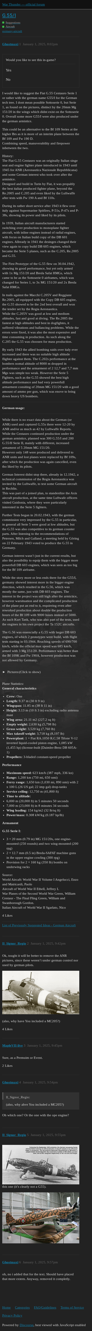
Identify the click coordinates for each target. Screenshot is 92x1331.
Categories (22, 1307)
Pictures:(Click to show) (23, 672)
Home (6, 1307)
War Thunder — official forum (23, 4)
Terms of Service (72, 1307)
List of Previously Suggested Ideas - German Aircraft (39, 925)
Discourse (26, 1325)
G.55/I (9, 15)
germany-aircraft (12, 31)
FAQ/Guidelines (45, 1307)
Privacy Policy (12, 1315)
